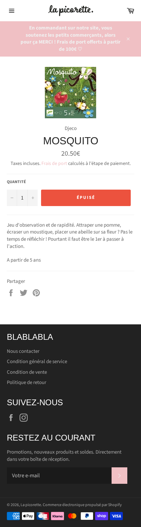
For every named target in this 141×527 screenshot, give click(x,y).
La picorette (31, 505)
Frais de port (54, 163)
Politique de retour (26, 382)
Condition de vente (27, 372)
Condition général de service (37, 361)
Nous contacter (23, 351)
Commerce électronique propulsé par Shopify (82, 505)
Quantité (16, 182)
